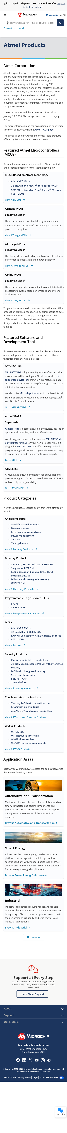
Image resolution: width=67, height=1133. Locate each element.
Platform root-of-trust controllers (29, 660)
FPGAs (14, 603)
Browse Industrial (16, 927)
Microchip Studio (29, 393)
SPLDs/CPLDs (18, 607)
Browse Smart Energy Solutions (25, 875)
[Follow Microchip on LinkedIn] (24, 1061)
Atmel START (12, 428)
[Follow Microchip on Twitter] (30, 1061)
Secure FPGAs (18, 678)
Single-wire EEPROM (22, 568)
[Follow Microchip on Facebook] (18, 1061)
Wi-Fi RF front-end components (28, 743)
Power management (22, 535)
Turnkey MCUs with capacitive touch (31, 703)
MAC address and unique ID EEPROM (32, 571)
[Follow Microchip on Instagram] (43, 1061)
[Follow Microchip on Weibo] (49, 1060)
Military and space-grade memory (30, 579)
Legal (35, 1077)
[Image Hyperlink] (27, 16)
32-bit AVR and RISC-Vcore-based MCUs (34, 185)
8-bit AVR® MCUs (21, 628)
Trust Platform (19, 682)
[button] (32, 994)
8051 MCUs (17, 193)
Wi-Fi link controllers (22, 739)
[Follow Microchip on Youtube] (36, 1060)
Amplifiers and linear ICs (25, 524)
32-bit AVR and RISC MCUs (26, 631)
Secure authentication (23, 674)
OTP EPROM (18, 583)
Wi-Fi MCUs (17, 731)
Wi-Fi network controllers (25, 735)
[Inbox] (64, 15)
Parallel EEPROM (20, 575)
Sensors (15, 539)
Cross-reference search (14, 28)
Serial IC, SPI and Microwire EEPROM (32, 564)
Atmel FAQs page (44, 129)
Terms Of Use (10, 1077)
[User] (53, 15)
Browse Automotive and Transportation (30, 823)
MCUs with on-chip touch (25, 706)
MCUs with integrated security (28, 671)
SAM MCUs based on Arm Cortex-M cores (36, 189)
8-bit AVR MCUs (20, 181)
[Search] (60, 22)
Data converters (20, 528)
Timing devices (19, 543)
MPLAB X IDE (13, 372)
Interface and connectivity (26, 531)
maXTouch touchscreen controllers (31, 711)
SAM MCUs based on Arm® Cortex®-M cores (36, 635)
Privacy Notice (24, 1077)
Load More (35, 937)
